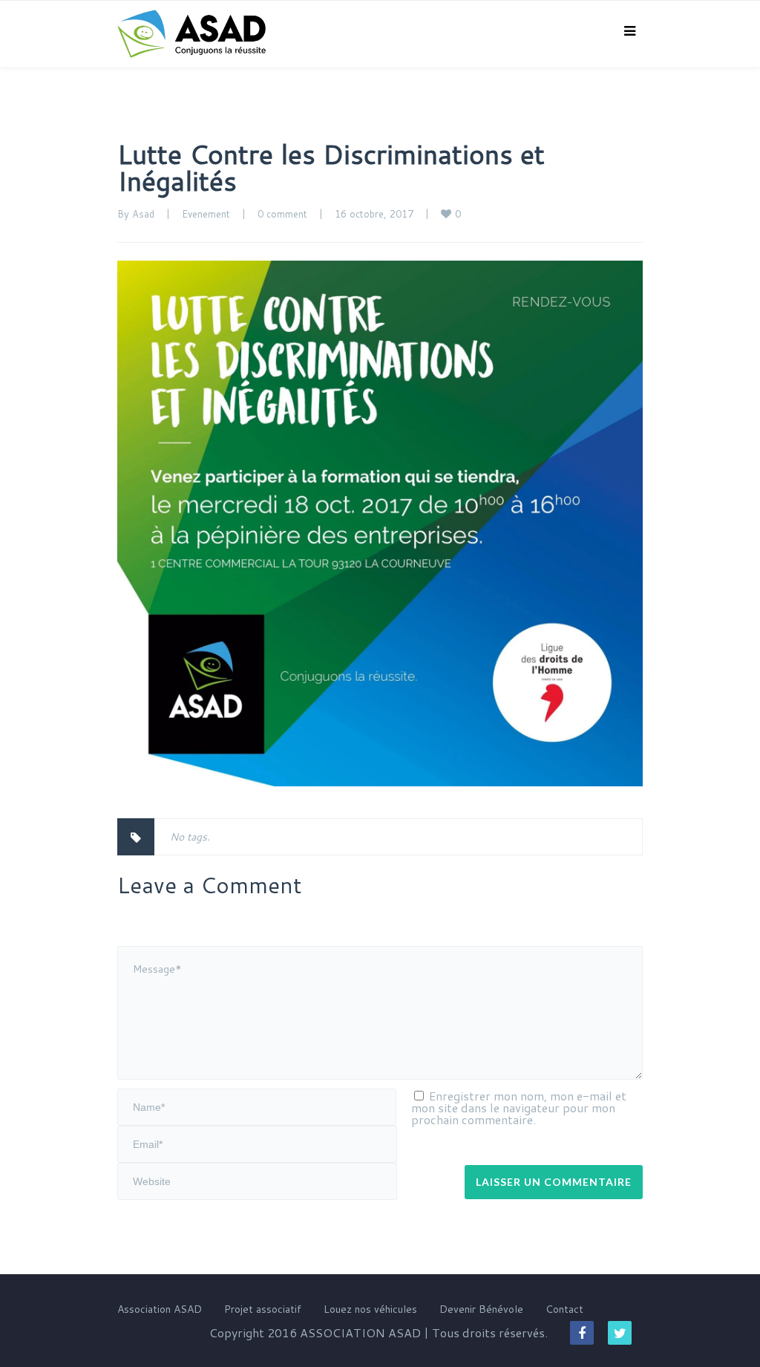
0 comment (282, 214)
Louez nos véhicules (370, 1309)
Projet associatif (262, 1309)
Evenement (206, 214)
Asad (143, 214)
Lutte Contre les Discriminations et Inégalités (331, 167)
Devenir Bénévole (481, 1309)
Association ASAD (159, 1309)
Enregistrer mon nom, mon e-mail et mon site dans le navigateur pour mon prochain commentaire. (518, 1107)
